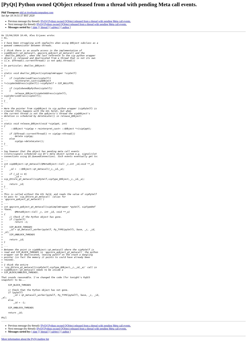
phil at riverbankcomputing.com (36, 12)
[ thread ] (44, 27)
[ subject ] (55, 27)
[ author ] (66, 27)
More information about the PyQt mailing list (25, 339)
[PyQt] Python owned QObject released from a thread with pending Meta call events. (85, 21)
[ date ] (35, 27)
